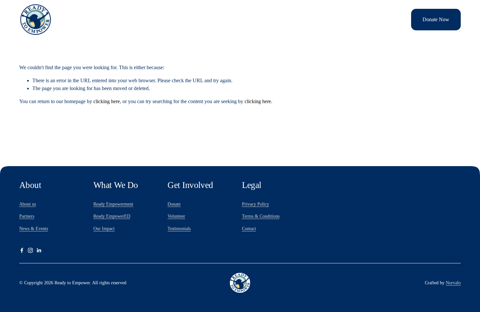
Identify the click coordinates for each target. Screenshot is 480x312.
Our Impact (104, 228)
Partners (26, 216)
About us (27, 204)
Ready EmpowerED (111, 216)
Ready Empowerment (113, 204)
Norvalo (453, 282)
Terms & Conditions (261, 216)
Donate (174, 204)
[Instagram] (30, 250)
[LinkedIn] (38, 250)
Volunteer (393, 19)
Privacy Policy (255, 204)
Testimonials (179, 228)
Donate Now (436, 19)
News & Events (33, 228)
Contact (249, 228)
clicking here (106, 101)
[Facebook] (21, 250)
